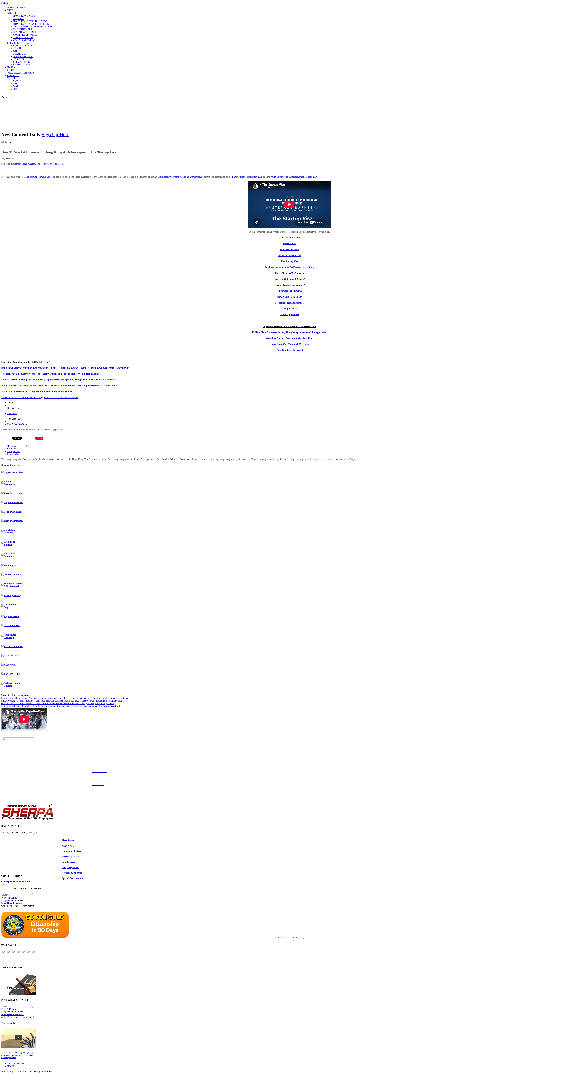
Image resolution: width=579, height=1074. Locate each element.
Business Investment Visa (19, 446)
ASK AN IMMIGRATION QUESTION (32, 26)
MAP (16, 86)
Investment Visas (19, 163)
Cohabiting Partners (9, 531)
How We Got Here (289, 249)
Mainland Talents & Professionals (13, 585)
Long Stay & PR (70, 867)
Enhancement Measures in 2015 (247, 176)
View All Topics (9, 897)
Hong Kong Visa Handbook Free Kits (290, 344)
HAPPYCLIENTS (12, 68)
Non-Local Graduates (9, 555)
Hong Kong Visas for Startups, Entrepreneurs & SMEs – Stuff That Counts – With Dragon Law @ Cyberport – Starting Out (65, 368)
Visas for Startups (13, 493)
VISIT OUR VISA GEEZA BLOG (61, 397)
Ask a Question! (12, 625)
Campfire (11, 448)
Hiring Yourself (289, 308)
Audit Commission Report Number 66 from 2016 (294, 176)
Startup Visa (13, 454)
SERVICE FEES (21, 62)
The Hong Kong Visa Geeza (50, 163)
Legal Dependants (13, 511)
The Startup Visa (289, 261)
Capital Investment (13, 502)
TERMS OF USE (15, 1063)
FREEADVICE (12, 11)
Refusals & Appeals (9, 543)
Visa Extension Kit (13, 646)
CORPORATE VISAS (24, 40)
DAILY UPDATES (22, 29)
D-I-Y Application (289, 314)
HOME (16, 7)
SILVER (17, 48)
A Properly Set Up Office (289, 291)
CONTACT (19, 81)
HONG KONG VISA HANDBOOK (31, 21)
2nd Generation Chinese (12, 684)
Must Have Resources (289, 255)
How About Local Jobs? (289, 297)
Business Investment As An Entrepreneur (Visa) (289, 267)
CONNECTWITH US (13, 76)
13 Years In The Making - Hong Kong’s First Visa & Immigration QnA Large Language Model (17, 1055)
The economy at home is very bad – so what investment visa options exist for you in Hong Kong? (50, 373)
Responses (12, 413)
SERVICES (18, 43)
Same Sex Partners (13, 520)
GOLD (16, 51)
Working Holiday (12, 595)
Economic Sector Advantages (289, 302)
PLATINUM (19, 53)
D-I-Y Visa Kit (11, 655)
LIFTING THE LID (23, 37)
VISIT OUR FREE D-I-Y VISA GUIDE (21, 397)
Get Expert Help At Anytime (15, 881)
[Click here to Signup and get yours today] (289, 983)
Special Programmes (72, 878)
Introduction (289, 243)
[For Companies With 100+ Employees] (27, 819)
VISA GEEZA (20, 72)
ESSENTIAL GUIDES (24, 32)
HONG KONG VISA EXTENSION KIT (33, 24)
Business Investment (9, 483)
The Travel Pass (12, 674)
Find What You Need (17, 424)
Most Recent (68, 840)
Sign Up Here (55, 134)
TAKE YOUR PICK (23, 59)
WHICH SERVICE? (23, 56)
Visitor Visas (10, 664)
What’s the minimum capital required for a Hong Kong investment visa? (38, 391)
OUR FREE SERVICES (25, 34)
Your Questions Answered (289, 350)
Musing (31, 163)
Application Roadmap (10, 636)
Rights (40, 1071)
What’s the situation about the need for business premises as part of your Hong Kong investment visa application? (59, 385)
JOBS (16, 89)
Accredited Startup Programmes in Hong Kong (289, 338)
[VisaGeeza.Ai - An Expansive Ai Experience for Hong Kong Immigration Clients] (289, 1038)
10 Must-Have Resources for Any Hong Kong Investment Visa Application (289, 332)
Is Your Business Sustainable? (289, 285)
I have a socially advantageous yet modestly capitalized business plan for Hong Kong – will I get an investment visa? (60, 379)
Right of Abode (11, 616)
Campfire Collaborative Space (38, 176)
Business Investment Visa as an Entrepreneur (180, 176)
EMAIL (17, 83)
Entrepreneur (13, 451)
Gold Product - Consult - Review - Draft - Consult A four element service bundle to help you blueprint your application (57, 703)
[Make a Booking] (7, 886)
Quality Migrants (12, 574)
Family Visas (68, 862)
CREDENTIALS (21, 64)
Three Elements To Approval (289, 273)
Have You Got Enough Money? (289, 279)
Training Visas (11, 565)
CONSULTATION (22, 45)
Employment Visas (13, 472)
